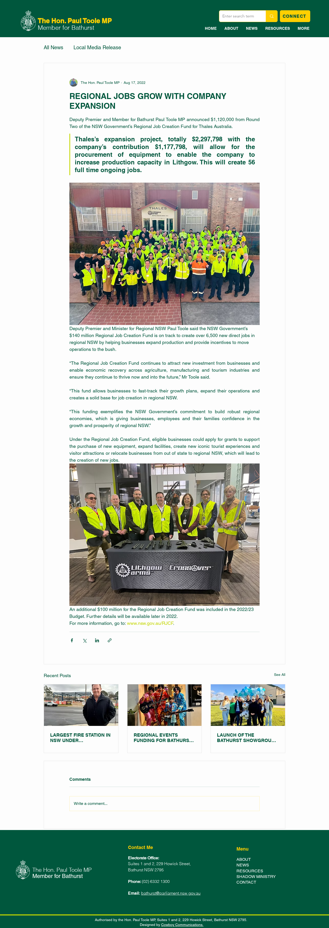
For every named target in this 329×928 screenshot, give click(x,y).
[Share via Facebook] (71, 640)
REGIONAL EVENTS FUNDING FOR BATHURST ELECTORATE (163, 737)
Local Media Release (97, 47)
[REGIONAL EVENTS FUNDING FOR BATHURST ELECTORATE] (164, 705)
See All (279, 675)
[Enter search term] (271, 16)
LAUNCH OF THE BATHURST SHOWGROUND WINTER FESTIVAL (247, 737)
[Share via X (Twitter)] (84, 640)
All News (53, 47)
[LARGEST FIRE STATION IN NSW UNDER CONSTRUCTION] (81, 705)
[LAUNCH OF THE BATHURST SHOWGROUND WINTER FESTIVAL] (248, 705)
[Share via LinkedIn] (97, 640)
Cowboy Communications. (182, 925)
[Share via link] (109, 640)
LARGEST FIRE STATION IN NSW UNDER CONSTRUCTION (80, 737)
